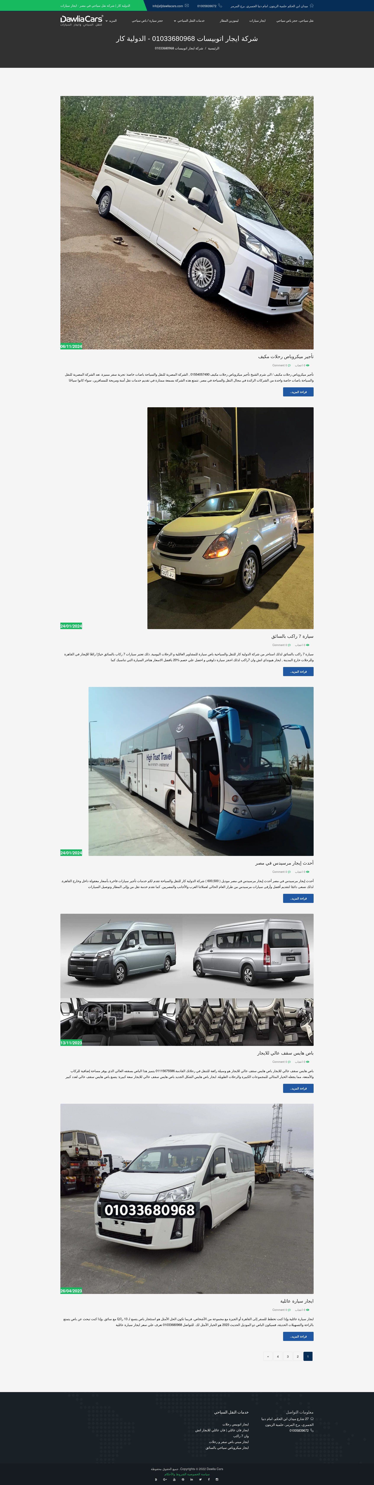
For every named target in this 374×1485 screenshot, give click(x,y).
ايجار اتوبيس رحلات (235, 1424)
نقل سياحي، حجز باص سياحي (295, 20)
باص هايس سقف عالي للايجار (285, 1052)
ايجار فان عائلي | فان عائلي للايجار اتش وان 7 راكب (222, 1433)
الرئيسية (213, 48)
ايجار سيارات (257, 20)
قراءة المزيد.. (298, 392)
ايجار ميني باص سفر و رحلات (229, 1441)
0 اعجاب (300, 365)
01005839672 (206, 6)
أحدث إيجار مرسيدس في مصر (284, 862)
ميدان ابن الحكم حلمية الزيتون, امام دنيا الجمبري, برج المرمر (269, 6)
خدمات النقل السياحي (191, 20)
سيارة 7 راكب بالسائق (292, 636)
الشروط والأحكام (175, 1474)
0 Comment (280, 365)
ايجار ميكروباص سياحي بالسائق (227, 1447)
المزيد (113, 20)
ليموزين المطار (229, 20)
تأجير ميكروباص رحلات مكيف (286, 356)
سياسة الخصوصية (198, 1474)
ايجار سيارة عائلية (297, 1300)
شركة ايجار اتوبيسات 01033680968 (179, 48)
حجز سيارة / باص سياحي (147, 20)
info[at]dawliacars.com (168, 6)
